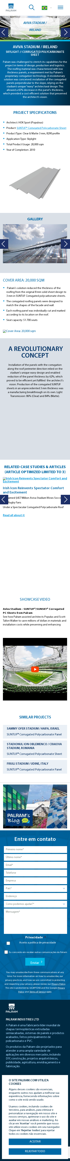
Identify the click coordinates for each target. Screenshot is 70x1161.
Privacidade (35, 937)
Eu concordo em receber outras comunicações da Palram (38, 952)
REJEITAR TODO (35, 1151)
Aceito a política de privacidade (37, 942)
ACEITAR (35, 1141)
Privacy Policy (58, 984)
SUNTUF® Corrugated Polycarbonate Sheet (41, 128)
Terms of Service (37, 992)
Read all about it (14, 515)
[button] (30, 38)
